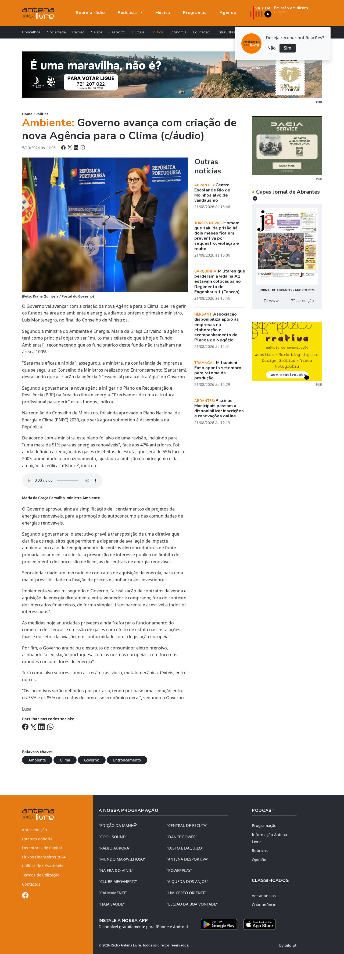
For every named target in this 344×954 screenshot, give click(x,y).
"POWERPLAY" (179, 870)
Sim (287, 48)
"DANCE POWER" (182, 836)
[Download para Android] (219, 924)
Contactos (31, 884)
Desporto (117, 32)
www (273, 300)
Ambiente (37, 760)
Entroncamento (127, 760)
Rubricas (260, 850)
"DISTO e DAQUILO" (185, 848)
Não (271, 48)
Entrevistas (226, 32)
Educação (201, 32)
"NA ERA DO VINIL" (116, 870)
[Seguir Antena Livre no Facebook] (25, 896)
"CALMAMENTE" (113, 892)
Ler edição (304, 300)
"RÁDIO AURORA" (114, 848)
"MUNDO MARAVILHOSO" (122, 859)
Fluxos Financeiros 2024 (44, 856)
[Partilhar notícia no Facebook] (64, 148)
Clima (65, 760)
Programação (264, 825)
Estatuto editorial (37, 838)
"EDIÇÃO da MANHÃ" (118, 825)
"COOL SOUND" (113, 836)
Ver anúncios (264, 895)
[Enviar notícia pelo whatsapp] (82, 148)
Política (157, 32)
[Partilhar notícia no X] (70, 148)
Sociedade (56, 32)
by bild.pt (287, 945)
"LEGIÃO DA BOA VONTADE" (192, 904)
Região (78, 32)
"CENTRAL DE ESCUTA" (187, 825)
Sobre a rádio (90, 12)
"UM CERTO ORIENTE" (187, 892)
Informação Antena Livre (269, 838)
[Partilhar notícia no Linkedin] (76, 148)
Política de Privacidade (42, 865)
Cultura (138, 32)
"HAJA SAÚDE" (112, 904)
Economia (178, 32)
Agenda (228, 12)
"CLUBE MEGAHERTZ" (118, 881)
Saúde (96, 32)
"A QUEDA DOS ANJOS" (187, 881)
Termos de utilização (41, 875)
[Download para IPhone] (259, 924)
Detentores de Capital (42, 847)
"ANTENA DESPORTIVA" (188, 859)
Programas (195, 12)
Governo (91, 760)
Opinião (259, 859)
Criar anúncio (264, 904)
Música (162, 12)
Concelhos (31, 32)
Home (27, 113)
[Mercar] (287, 145)
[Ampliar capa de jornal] (287, 246)
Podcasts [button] (128, 12)
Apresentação (34, 829)
